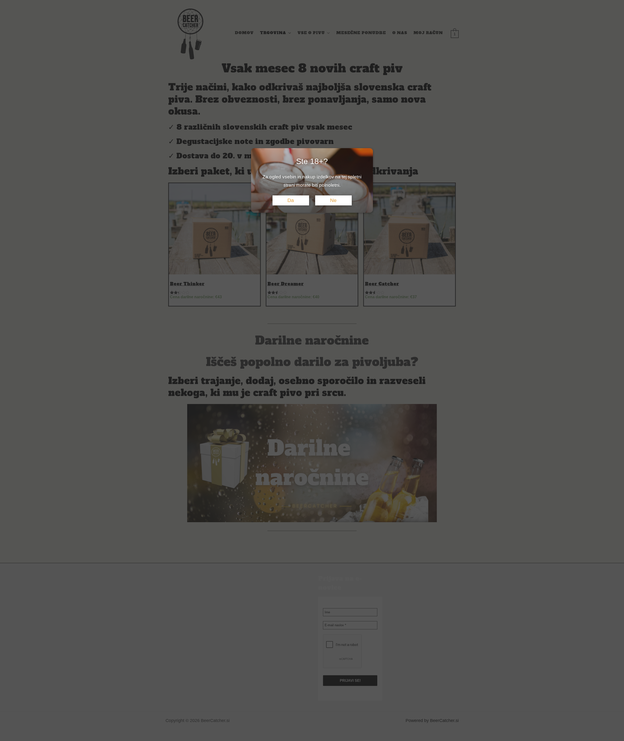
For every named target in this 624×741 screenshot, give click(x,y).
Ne (333, 200)
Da (290, 200)
